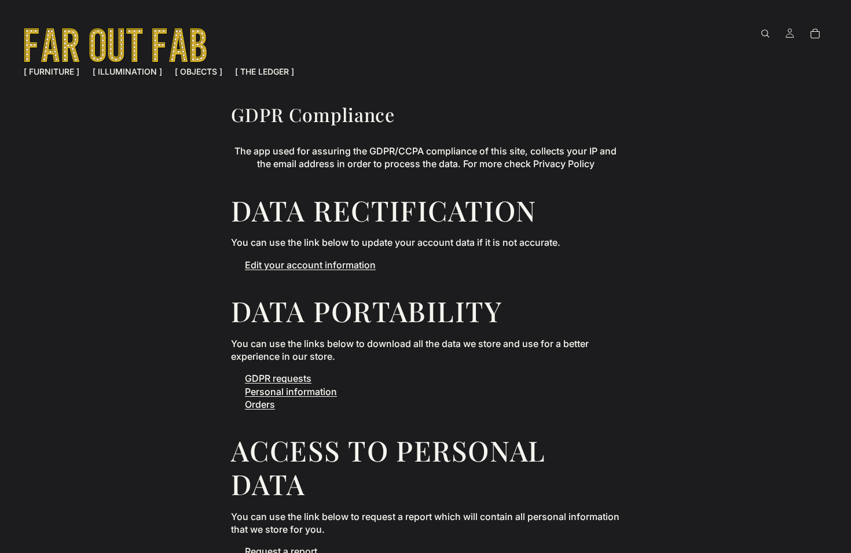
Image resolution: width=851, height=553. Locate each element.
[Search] (765, 33)
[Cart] (815, 33)
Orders (260, 404)
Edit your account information (310, 265)
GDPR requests (278, 378)
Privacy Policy (564, 163)
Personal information (291, 391)
